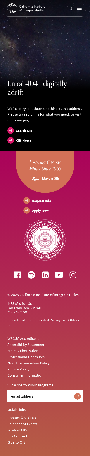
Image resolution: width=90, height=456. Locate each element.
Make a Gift (50, 178)
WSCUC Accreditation (24, 338)
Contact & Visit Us (21, 418)
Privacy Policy (18, 369)
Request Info (41, 201)
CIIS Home (23, 140)
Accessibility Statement (25, 344)
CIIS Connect (17, 436)
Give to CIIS (16, 442)
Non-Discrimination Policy (28, 363)
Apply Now (40, 210)
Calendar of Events (22, 424)
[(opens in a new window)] (17, 274)
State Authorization (22, 351)
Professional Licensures (26, 357)
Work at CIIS (17, 430)
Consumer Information (25, 375)
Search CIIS (24, 131)
